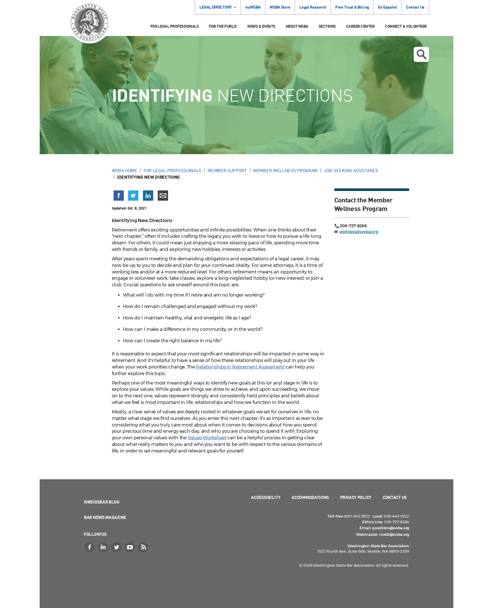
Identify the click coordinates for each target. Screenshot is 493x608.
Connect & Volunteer (406, 26)
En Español (387, 7)
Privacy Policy (355, 497)
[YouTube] (130, 547)
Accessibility (265, 497)
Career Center (360, 26)
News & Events (261, 26)
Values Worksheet (207, 437)
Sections (327, 26)
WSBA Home (124, 170)
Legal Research (312, 7)
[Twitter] (117, 547)
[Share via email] (163, 195)
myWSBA (253, 7)
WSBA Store (280, 7)
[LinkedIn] (103, 547)
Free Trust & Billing (352, 7)
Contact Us (415, 7)
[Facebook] (90, 547)
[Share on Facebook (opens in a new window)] (118, 195)
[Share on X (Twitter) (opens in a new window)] (133, 195)
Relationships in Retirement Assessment (240, 367)
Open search (421, 54)
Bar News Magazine (105, 517)
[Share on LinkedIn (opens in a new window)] (148, 195)
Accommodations (310, 497)
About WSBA (297, 26)
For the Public (223, 26)
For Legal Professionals (174, 26)
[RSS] (144, 547)
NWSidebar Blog (102, 501)
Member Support (227, 170)
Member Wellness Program (285, 170)
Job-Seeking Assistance (351, 170)
